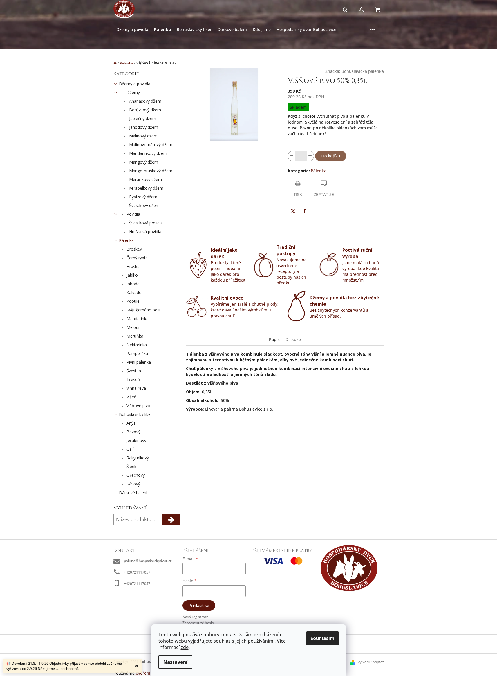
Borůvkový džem (144, 110)
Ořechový (135, 475)
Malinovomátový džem (150, 144)
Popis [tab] (274, 339)
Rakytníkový (137, 458)
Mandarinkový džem (147, 153)
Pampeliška (136, 353)
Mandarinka (137, 318)
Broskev (133, 249)
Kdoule (132, 301)
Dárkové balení (133, 492)
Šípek (130, 466)
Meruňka (134, 336)
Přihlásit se (199, 605)
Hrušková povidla (144, 231)
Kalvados (134, 292)
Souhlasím (322, 638)
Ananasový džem (144, 101)
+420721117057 (137, 572)
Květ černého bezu (143, 310)
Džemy (132, 92)
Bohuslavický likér (135, 414)
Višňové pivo (137, 405)
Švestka (133, 371)
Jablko (131, 275)
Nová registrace (195, 616)
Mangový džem (143, 162)
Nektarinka (136, 344)
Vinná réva (135, 388)
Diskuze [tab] (293, 339)
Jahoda (132, 284)
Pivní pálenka (138, 362)
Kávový (132, 484)
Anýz (130, 423)
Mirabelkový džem (145, 188)
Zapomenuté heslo (198, 622)
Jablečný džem (142, 118)
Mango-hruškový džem (150, 170)
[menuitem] (132, 29)
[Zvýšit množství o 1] (310, 156)
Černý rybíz (136, 257)
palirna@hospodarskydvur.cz (148, 560)
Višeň (131, 397)
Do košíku (330, 156)
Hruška (132, 266)
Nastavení (175, 662)
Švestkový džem (144, 205)
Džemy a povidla (134, 83)
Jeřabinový (135, 440)
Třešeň (132, 379)
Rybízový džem (142, 197)
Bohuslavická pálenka (362, 71)
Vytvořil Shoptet (370, 661)
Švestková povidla (145, 223)
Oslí (129, 449)
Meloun (133, 327)
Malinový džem (143, 136)
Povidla (132, 214)
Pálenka (126, 240)
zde (185, 647)
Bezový (132, 431)
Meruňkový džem (145, 179)
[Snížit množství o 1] (291, 156)
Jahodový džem (143, 127)
